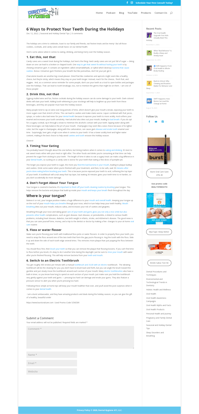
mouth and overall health (100, 200)
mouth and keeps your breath (94, 190)
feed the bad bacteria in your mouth (93, 165)
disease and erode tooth (107, 129)
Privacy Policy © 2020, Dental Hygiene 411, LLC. (99, 410)
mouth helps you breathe (55, 203)
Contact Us (161, 13)
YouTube (132, 13)
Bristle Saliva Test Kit (159, 263)
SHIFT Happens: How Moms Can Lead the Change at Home (162, 101)
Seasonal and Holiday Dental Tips (55, 33)
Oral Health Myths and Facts (158, 305)
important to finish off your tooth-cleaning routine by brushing (87, 187)
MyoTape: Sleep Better (159, 231)
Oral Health (151, 293)
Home (99, 13)
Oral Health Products (155, 309)
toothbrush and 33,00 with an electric (90, 264)
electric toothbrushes (113, 271)
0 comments (77, 33)
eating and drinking (113, 150)
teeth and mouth (95, 255)
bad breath (115, 119)
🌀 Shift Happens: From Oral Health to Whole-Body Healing (163, 68)
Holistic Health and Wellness (158, 289)
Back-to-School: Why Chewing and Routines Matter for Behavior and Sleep (159, 85)
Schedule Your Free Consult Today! (154, 3)
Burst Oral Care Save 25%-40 (159, 173)
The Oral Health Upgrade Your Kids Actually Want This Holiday (157, 36)
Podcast (110, 13)
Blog (121, 13)
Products (146, 13)
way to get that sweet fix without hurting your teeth (99, 64)
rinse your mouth (115, 252)
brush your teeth (57, 249)
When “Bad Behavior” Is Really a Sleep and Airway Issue (163, 53)
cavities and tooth (76, 135)
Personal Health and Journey (158, 313)
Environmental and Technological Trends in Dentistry (156, 282)
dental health (68, 116)
